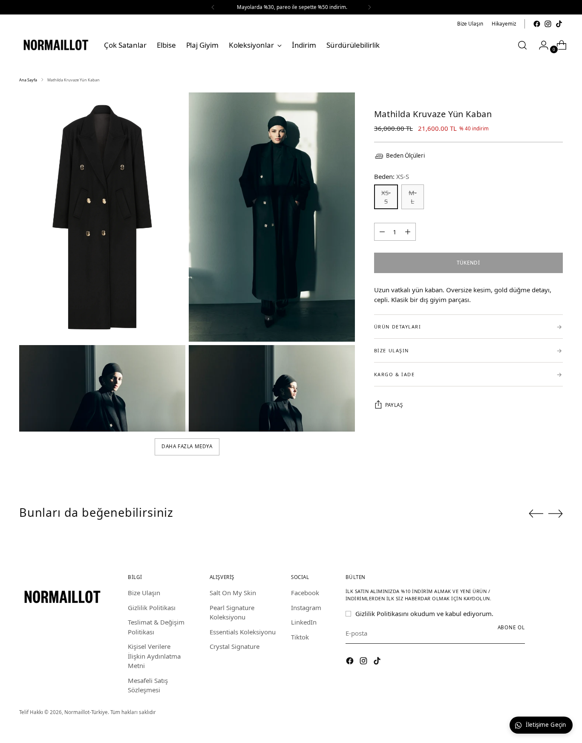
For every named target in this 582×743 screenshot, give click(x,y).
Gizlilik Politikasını (382, 613)
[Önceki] (213, 7)
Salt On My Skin (233, 592)
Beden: (391, 176)
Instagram (306, 607)
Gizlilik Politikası (152, 607)
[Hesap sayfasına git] (540, 45)
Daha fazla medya (186, 446)
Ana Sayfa (28, 80)
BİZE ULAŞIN (468, 350)
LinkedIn (304, 622)
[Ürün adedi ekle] (382, 231)
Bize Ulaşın (144, 592)
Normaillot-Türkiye (86, 712)
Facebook (305, 592)
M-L (413, 196)
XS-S (386, 196)
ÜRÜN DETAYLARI (468, 327)
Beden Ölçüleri (405, 155)
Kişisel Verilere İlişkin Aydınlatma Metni (154, 656)
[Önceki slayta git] (536, 514)
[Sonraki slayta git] (555, 513)
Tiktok (300, 637)
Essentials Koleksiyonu (243, 632)
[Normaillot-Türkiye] (55, 45)
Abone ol (511, 627)
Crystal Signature (234, 646)
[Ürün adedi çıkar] (407, 231)
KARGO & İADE (468, 374)
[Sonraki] (369, 7)
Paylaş (394, 405)
